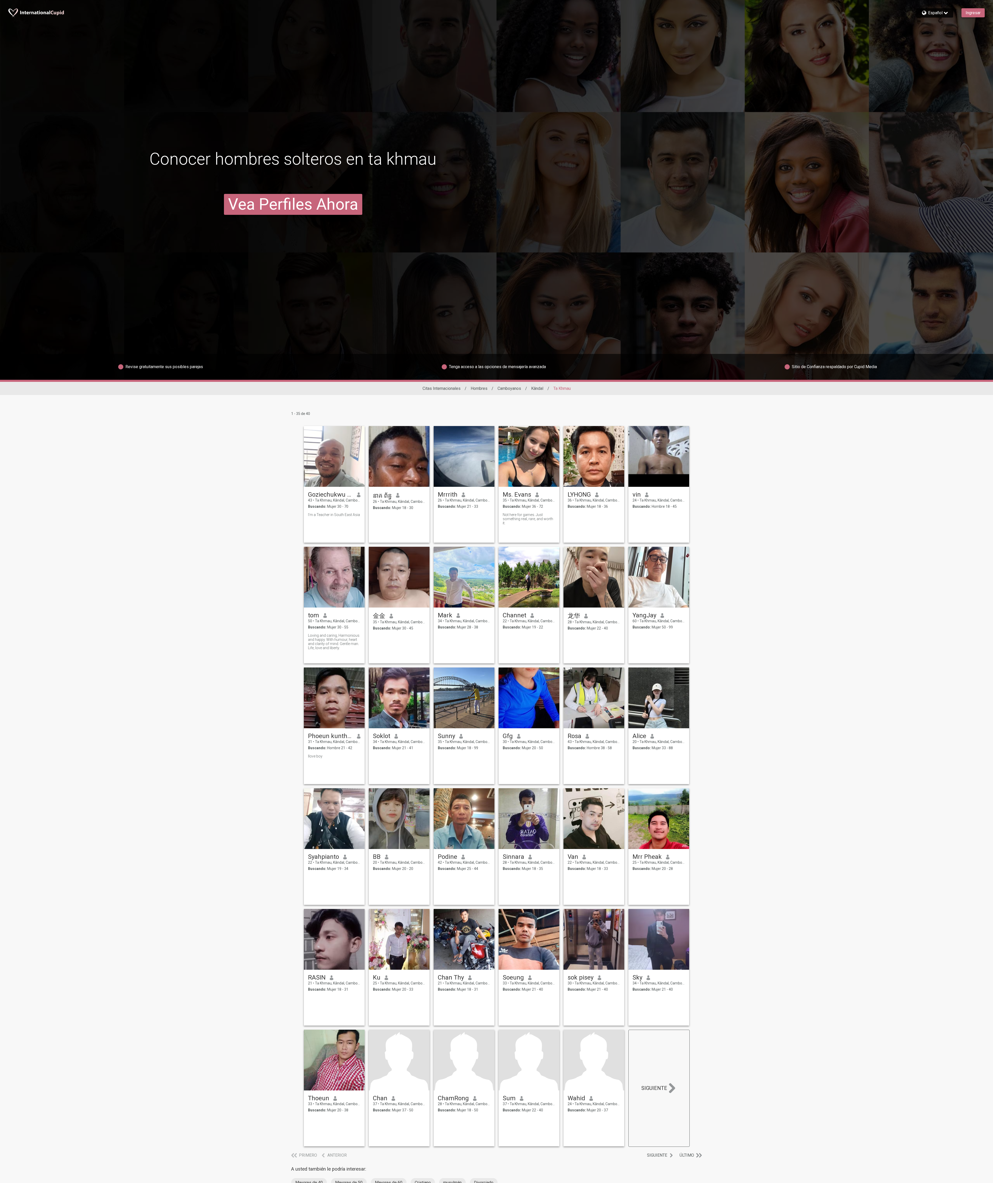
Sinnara (513, 856)
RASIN (317, 977)
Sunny (446, 736)
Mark (445, 615)
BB (377, 856)
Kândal (537, 388)
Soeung (513, 977)
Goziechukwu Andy (330, 494)
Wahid (576, 1098)
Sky (637, 977)
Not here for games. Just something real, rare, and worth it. (528, 519)
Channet (514, 615)
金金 (379, 615)
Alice (639, 736)
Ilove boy (315, 756)
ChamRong (453, 1098)
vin (637, 494)
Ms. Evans (517, 494)
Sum (509, 1098)
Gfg (508, 736)
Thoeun (318, 1098)
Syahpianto (323, 856)
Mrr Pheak (647, 856)
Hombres (479, 388)
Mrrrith (447, 494)
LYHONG (579, 494)
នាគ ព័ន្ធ (382, 495)
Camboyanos (509, 388)
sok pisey (580, 977)
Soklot (381, 736)
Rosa (574, 736)
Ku (376, 977)
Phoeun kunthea (330, 736)
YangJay (644, 615)
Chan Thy (451, 977)
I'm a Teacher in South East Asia (334, 515)
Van (573, 856)
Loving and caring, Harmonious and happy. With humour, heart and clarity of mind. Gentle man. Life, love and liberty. (333, 641)
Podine (447, 856)
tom (313, 615)
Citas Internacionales (442, 388)
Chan (380, 1098)
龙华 (574, 615)
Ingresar (973, 12)
